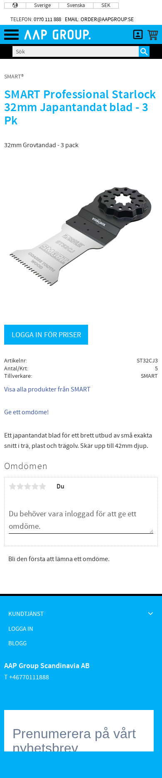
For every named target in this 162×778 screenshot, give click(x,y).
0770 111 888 (47, 19)
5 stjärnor (42, 486)
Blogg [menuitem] (17, 643)
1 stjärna (12, 486)
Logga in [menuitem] (20, 629)
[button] (11, 34)
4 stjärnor (35, 486)
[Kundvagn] (151, 35)
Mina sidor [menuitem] (138, 34)
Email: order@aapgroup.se (99, 19)
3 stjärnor (27, 486)
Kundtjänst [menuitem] (26, 614)
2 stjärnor (20, 486)
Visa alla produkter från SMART (47, 389)
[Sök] (144, 51)
